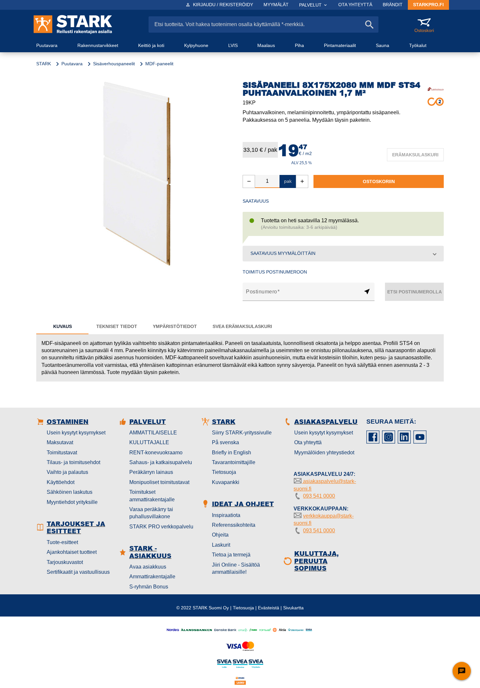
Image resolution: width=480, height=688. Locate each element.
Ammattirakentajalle (152, 576)
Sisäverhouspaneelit (114, 63)
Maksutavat (60, 442)
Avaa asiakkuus (147, 567)
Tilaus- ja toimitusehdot (73, 462)
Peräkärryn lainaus (151, 472)
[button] (343, 253)
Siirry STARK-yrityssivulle (242, 432)
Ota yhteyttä (308, 442)
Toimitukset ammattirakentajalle (152, 495)
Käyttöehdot (60, 482)
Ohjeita (220, 535)
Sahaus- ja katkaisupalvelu (160, 462)
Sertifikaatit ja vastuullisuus (78, 572)
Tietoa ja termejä (231, 554)
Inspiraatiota (226, 515)
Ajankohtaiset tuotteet (72, 552)
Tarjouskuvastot (65, 562)
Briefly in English (231, 452)
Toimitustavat (62, 452)
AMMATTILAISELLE (153, 432)
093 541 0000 (319, 496)
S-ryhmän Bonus (148, 586)
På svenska (225, 442)
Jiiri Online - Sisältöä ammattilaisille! (236, 568)
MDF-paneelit (159, 63)
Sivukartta (293, 607)
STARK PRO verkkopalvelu (161, 526)
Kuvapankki (225, 482)
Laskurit (221, 545)
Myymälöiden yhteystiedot (324, 452)
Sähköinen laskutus (69, 492)
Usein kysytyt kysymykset (76, 432)
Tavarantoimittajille (233, 462)
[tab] (62, 326)
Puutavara (72, 63)
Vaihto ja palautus (67, 472)
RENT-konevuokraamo (156, 452)
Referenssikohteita (233, 525)
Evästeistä (268, 607)
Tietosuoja (224, 472)
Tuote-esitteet (62, 542)
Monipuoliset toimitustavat (159, 482)
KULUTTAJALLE (149, 442)
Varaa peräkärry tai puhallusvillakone (151, 513)
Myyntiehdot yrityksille (72, 502)
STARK (43, 63)
